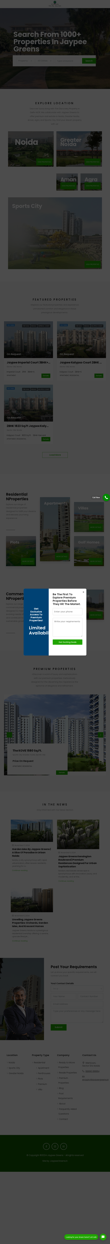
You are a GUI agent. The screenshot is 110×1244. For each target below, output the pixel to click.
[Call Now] (106, 497)
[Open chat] (103, 1237)
